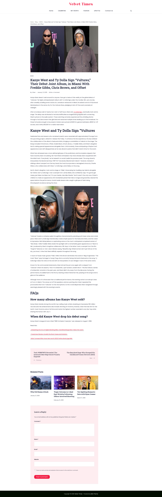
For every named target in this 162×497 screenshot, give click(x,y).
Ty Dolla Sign (78, 112)
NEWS (32, 76)
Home (51, 11)
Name (36, 439)
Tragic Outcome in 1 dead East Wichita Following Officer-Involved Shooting (64, 394)
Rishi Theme (94, 494)
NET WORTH (75, 11)
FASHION (86, 11)
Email (36, 449)
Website (36, 459)
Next (91, 358)
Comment (37, 421)
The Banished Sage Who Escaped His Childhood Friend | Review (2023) (81, 354)
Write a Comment (54, 93)
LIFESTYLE (97, 11)
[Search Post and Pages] (131, 10)
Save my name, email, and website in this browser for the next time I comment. (57, 470)
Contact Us (109, 11)
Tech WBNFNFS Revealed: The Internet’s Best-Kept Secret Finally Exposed (47, 355)
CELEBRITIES (62, 11)
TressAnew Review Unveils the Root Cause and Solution (49, 334)
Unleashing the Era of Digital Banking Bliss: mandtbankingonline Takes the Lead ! (57, 330)
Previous (38, 360)
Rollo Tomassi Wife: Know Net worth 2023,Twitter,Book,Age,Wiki (51, 338)
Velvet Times (81, 4)
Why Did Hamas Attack (39, 392)
